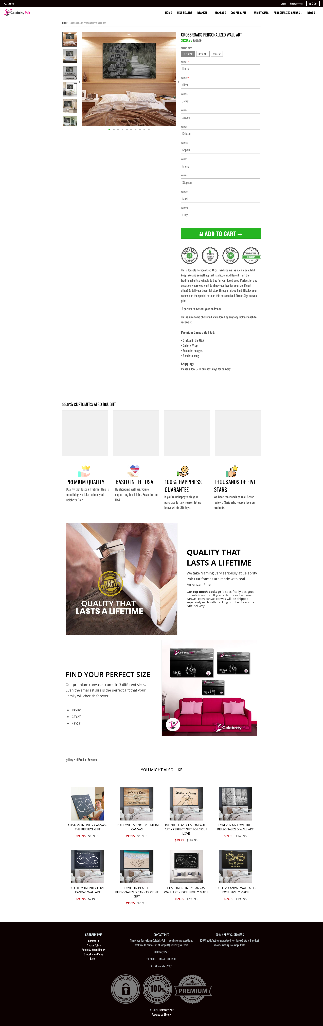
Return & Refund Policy (93, 949)
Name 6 (184, 143)
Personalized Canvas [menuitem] (287, 12)
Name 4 (184, 110)
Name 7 (184, 159)
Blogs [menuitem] (311, 12)
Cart (314, 3)
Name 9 (184, 191)
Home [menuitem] (168, 12)
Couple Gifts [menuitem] (238, 12)
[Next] (178, 82)
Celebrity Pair (166, 1010)
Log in (283, 3)
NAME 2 (184, 78)
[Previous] (80, 82)
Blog (92, 958)
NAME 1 (184, 61)
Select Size (186, 48)
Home (64, 23)
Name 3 (184, 94)
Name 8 (184, 175)
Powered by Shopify (161, 1014)
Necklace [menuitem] (220, 12)
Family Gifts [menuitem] (261, 12)
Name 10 (184, 208)
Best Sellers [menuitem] (184, 12)
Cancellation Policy (93, 954)
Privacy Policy (93, 945)
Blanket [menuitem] (202, 12)
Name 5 (184, 126)
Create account (296, 3)
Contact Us (93, 941)
